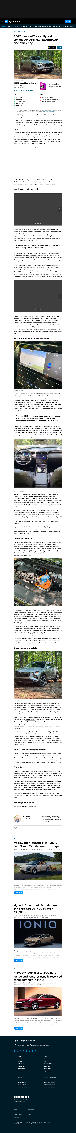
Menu (2, 21)
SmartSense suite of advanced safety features (37, 510)
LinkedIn (32, 1051)
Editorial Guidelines (22, 1084)
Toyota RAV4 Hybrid (28, 137)
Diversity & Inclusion (18, 1114)
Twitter (20, 1051)
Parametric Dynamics (32, 255)
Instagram (17, 1051)
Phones (19, 1056)
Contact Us (20, 1079)
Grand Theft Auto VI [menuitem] (13, 26)
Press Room (30, 1111)
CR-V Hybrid (25, 551)
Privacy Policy (31, 1109)
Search (73, 21)
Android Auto (38, 398)
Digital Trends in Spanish (49, 1084)
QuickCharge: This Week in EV (28, 831)
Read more (19, 893)
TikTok (26, 1051)
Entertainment (21, 1068)
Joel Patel (17, 47)
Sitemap (29, 1114)
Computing (20, 1059)
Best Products (47, 1066)
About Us (20, 1077)
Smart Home (21, 1066)
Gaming (20, 1061)
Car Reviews (16, 831)
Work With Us (16, 1111)
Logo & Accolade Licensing (24, 1087)
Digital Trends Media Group (22, 1123)
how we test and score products (49, 111)
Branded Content (47, 1079)
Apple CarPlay (28, 398)
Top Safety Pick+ (30, 719)
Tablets (45, 1056)
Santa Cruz (39, 238)
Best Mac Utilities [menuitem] (37, 26)
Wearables (46, 1059)
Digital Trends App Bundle (49, 1087)
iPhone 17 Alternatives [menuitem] (70, 26)
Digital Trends (10, 23)
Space (45, 1061)
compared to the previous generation (34, 143)
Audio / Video (21, 1064)
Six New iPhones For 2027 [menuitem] (25, 26)
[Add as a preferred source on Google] (52, 47)
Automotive (20, 1071)
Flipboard (35, 1051)
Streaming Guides (48, 1064)
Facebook (14, 1051)
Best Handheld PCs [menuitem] (46, 26)
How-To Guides (47, 1068)
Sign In (68, 21)
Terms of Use (16, 1117)
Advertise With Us (22, 1082)
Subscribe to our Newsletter (50, 1077)
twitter (23, 821)
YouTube (23, 1051)
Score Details (29, 90)
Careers (15, 1109)
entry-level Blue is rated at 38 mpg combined (41, 705)
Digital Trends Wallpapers (49, 1082)
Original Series (47, 1071)
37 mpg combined (53, 707)
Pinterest (29, 1051)
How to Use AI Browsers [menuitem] (58, 26)
